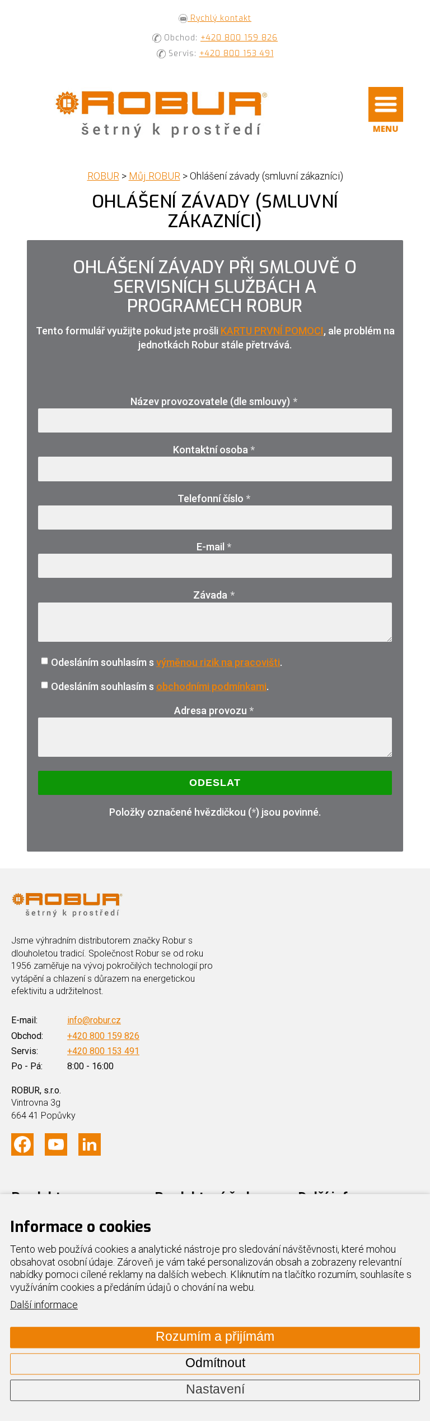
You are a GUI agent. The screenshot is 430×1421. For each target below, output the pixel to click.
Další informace (44, 1305)
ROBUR (103, 176)
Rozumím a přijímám (215, 1337)
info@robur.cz (94, 1020)
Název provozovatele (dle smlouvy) (213, 401)
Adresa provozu (214, 710)
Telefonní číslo (214, 498)
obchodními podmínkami (211, 686)
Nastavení (215, 1390)
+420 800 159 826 (239, 38)
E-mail (214, 547)
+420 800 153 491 (236, 53)
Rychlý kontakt (219, 18)
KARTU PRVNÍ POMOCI (272, 331)
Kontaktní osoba (214, 450)
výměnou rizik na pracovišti (218, 662)
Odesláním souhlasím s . (166, 662)
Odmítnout (215, 1363)
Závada (214, 595)
